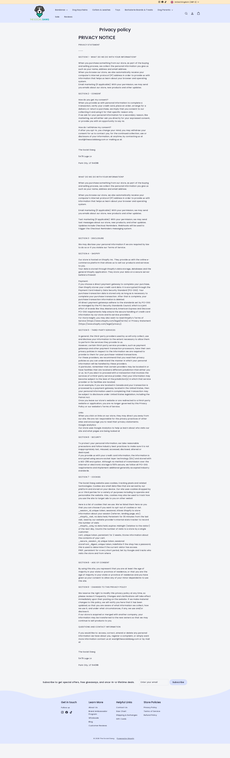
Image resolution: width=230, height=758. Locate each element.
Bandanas (60, 10)
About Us (93, 707)
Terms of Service (152, 711)
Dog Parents (164, 10)
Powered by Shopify (125, 738)
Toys (117, 10)
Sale (57, 16)
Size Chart (121, 711)
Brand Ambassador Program (98, 712)
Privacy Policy (150, 707)
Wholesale (94, 718)
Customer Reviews (98, 725)
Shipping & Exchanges (126, 715)
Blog (91, 721)
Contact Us (121, 707)
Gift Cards (121, 719)
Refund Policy (150, 715)
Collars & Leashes (101, 10)
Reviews (68, 16)
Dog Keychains (79, 10)
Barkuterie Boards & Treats (139, 10)
